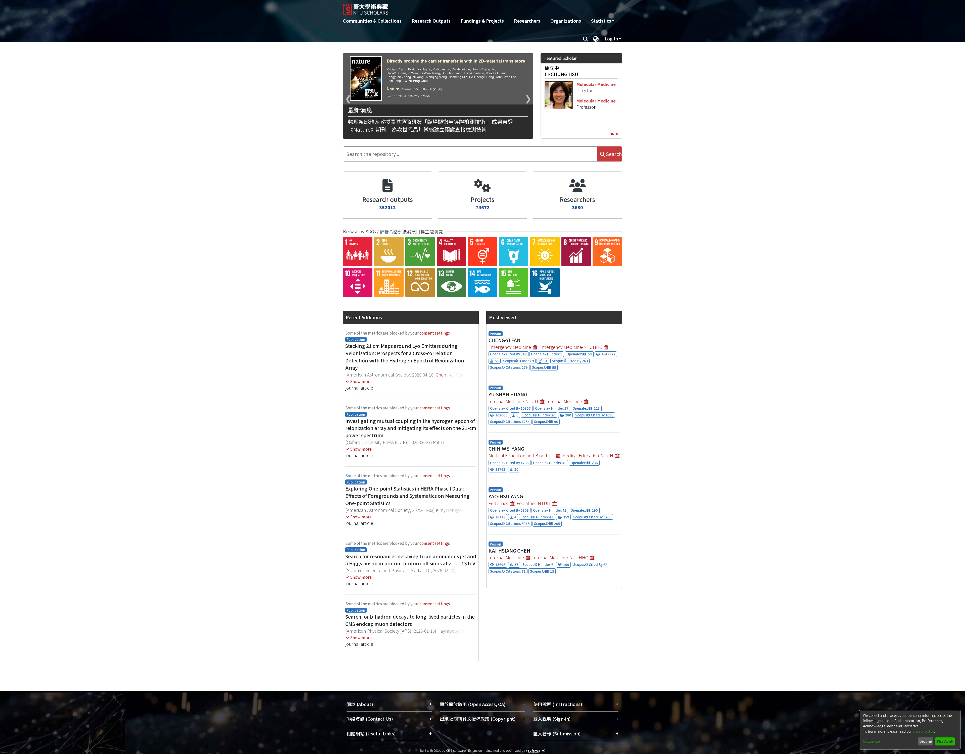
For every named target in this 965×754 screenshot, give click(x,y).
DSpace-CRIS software (450, 750)
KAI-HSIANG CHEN (509, 550)
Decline (925, 741)
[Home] (455, 7)
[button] (358, 381)
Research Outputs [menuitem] (431, 21)
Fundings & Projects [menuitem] (482, 21)
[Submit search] (585, 39)
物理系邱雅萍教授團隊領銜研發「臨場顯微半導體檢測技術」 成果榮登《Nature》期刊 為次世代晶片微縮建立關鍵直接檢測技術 (430, 125)
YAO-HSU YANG (506, 496)
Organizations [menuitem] (565, 21)
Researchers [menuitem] (527, 21)
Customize (871, 741)
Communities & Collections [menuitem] (372, 21)
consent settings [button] (434, 333)
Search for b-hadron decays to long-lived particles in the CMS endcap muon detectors (410, 620)
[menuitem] (602, 21)
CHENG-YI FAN (504, 340)
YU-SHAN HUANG (508, 394)
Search (613, 153)
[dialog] (909, 729)
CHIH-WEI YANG (506, 448)
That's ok (944, 741)
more (613, 133)
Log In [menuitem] (611, 38)
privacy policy (923, 731)
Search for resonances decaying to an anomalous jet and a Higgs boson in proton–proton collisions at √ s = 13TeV (410, 560)
